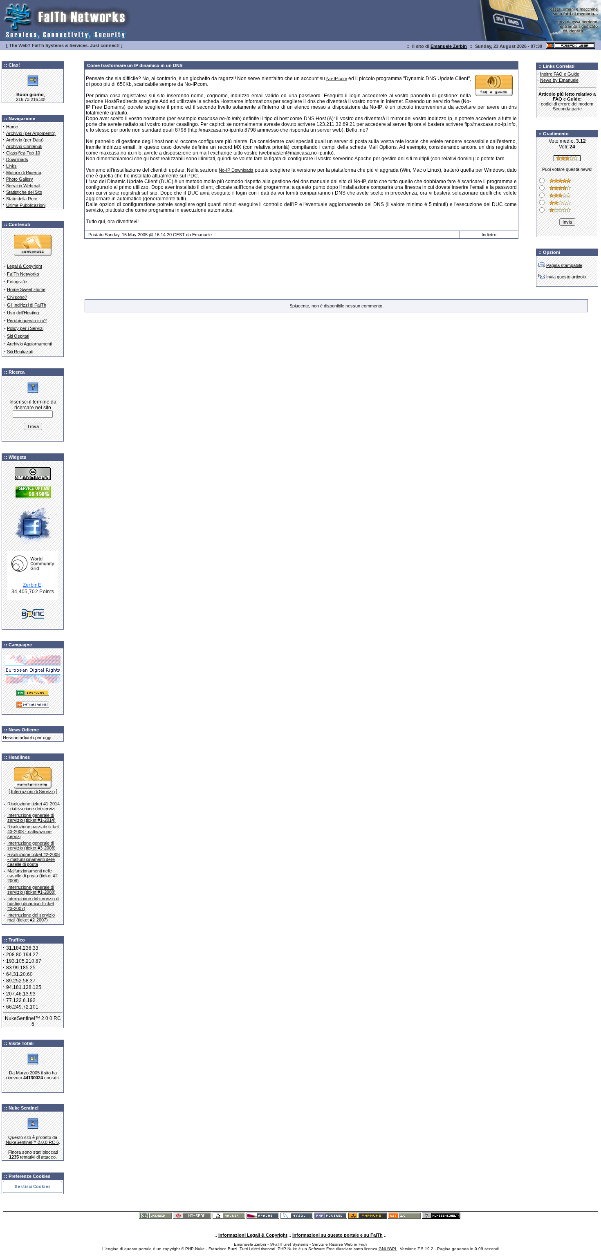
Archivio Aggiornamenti (29, 343)
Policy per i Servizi (25, 328)
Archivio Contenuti (24, 146)
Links (11, 166)
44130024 (33, 1077)
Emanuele (202, 234)
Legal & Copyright (24, 266)
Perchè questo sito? (27, 320)
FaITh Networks (23, 273)
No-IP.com (336, 78)
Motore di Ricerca (23, 172)
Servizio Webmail (23, 185)
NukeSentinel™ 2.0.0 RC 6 (32, 1142)
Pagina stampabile (564, 265)
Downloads (17, 159)
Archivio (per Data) (25, 139)
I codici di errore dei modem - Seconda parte (567, 106)
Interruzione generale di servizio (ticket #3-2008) (31, 845)
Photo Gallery (19, 179)
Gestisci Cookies (33, 1186)
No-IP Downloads (236, 170)
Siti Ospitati (18, 336)
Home (12, 126)
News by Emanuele (559, 80)
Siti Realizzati (20, 351)
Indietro (489, 234)
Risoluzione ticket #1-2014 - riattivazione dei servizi (33, 806)
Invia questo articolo (566, 276)
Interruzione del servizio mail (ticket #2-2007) (31, 917)
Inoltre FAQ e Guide (559, 74)
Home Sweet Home (26, 289)
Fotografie (17, 281)
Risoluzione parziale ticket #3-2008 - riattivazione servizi (33, 831)
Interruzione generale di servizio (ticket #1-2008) (31, 890)
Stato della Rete (21, 198)
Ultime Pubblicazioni (25, 205)
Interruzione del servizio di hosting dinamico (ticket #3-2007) (33, 903)
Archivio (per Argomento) (31, 133)
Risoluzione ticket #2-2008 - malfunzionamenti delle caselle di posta (33, 859)
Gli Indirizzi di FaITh (26, 305)
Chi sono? (17, 297)
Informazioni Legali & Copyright (252, 1235)
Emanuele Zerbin (449, 46)
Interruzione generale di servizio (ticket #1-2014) (31, 818)
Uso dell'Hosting (23, 312)
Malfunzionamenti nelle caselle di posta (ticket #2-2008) (33, 875)
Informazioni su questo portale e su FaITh (337, 1235)
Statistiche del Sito (24, 192)
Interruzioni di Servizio (33, 791)
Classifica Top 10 (23, 152)
